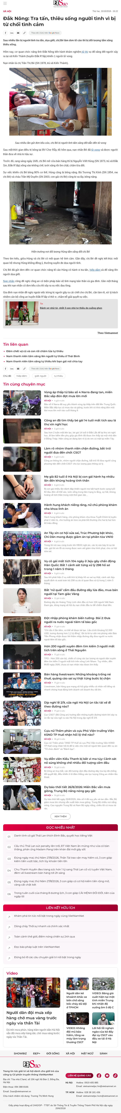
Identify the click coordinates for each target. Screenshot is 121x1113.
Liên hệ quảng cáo (79, 1075)
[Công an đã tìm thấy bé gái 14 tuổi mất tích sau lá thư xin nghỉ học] (22, 431)
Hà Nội (69, 1082)
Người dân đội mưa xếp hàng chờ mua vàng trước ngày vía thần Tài (31, 1017)
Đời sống (53, 1053)
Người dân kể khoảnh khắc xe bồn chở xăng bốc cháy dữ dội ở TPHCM (76, 1000)
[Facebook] (98, 1075)
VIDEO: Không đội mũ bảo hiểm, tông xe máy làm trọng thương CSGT (76, 1035)
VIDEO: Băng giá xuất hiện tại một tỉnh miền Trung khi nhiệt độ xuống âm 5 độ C (103, 1000)
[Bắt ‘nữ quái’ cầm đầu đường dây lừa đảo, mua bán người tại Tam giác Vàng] (22, 600)
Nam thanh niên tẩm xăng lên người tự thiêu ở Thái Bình (43, 356)
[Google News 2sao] (45, 33)
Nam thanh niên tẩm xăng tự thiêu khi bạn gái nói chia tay (44, 361)
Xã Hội (7, 11)
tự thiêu (58, 376)
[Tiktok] (115, 1075)
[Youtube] (107, 1075)
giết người (40, 376)
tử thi (84, 51)
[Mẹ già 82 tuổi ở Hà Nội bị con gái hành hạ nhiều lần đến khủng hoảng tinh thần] (22, 487)
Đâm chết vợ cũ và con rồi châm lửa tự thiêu (34, 351)
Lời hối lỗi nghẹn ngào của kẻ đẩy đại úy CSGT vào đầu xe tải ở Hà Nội (103, 1035)
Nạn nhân (8, 281)
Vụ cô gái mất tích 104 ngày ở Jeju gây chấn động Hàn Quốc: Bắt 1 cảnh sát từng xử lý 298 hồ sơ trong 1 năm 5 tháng (79, 565)
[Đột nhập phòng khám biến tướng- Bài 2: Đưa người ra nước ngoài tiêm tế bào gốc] (22, 628)
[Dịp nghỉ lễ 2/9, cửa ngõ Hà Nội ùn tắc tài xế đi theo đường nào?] (22, 713)
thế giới (32, 936)
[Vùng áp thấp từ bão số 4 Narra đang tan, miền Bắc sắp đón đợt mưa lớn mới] (22, 402)
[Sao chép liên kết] (24, 33)
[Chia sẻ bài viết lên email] (18, 33)
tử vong (95, 149)
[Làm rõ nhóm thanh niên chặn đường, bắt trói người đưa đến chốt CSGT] (22, 459)
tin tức (32, 915)
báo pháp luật (28, 946)
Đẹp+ (36, 1053)
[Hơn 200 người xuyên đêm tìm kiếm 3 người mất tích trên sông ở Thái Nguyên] (22, 657)
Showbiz (20, 1053)
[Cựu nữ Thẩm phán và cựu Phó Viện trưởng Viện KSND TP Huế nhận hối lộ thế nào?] (22, 741)
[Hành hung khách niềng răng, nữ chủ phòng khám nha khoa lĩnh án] (22, 515)
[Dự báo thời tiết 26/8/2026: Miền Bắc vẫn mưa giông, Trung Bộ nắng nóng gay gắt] (22, 797)
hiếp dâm (95, 270)
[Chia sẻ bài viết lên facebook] (5, 33)
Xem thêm (60, 816)
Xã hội (70, 1053)
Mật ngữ (87, 1053)
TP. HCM (70, 1092)
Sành (103, 1053)
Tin (41, 304)
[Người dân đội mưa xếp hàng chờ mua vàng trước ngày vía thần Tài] (33, 993)
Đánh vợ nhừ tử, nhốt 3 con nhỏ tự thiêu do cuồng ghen (71, 308)
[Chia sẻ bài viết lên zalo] (11, 33)
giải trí (53, 957)
